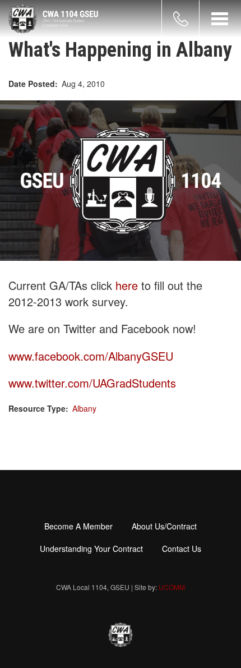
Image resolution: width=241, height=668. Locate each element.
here (128, 285)
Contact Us (181, 548)
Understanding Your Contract (91, 548)
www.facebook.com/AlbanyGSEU (90, 356)
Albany (84, 408)
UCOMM (172, 587)
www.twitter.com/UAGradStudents (92, 383)
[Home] (53, 18)
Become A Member (78, 526)
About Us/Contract (164, 526)
